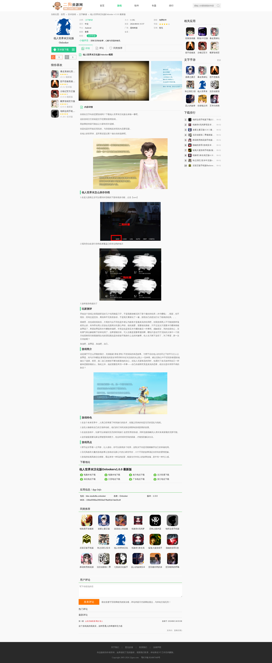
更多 (219, 60)
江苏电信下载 (114, 479)
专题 (154, 5)
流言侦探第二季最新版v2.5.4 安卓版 (204, 135)
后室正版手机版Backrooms (87, 548)
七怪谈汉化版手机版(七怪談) (121, 567)
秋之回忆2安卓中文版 (103, 548)
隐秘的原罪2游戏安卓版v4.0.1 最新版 (204, 145)
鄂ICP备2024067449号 (150, 657)
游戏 (119, 5)
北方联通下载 (163, 475)
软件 (136, 5)
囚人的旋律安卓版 (138, 567)
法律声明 (157, 647)
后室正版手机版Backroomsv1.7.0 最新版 (204, 165)
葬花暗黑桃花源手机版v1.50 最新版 (204, 140)
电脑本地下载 (90, 475)
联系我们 (143, 647)
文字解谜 (83, 14)
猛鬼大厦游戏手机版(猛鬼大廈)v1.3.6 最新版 (204, 150)
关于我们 (115, 647)
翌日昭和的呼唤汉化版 (172, 567)
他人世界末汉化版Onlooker (121, 548)
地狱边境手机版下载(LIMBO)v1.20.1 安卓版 (204, 120)
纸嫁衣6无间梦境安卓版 (138, 529)
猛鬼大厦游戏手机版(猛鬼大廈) (155, 548)
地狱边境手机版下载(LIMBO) (172, 529)
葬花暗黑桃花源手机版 (87, 567)
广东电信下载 (139, 479)
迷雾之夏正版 (104, 529)
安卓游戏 (72, 14)
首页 (102, 5)
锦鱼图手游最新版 (87, 529)
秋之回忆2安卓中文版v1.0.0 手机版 (204, 160)
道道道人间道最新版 (121, 529)
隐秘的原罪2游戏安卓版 (172, 548)
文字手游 (91, 36)
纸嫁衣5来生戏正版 (138, 548)
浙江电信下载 (163, 479)
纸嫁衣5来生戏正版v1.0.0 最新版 (204, 155)
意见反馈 (129, 647)
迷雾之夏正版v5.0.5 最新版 (204, 130)
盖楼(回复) (178, 630)
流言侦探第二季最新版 (104, 567)
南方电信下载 (139, 475)
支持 (169, 630)
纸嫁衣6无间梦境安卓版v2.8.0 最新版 (204, 125)
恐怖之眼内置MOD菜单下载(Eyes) (155, 529)
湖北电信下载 (90, 479)
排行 (171, 5)
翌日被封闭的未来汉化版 (155, 567)
